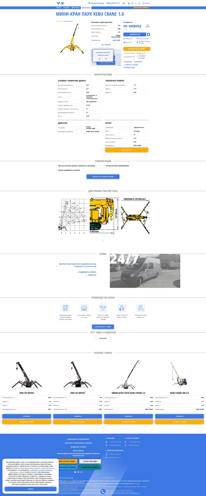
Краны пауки (103, 338)
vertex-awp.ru (69, 481)
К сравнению (106, 44)
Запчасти (92, 275)
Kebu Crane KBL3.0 (128, 393)
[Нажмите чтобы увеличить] (73, 215)
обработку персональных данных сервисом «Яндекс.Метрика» (33, 468)
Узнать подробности (106, 63)
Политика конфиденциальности (64, 478)
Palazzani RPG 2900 (179, 393)
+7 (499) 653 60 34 (115, 442)
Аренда (83, 439)
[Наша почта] (132, 3)
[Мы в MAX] (129, 3)
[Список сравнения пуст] (136, 3)
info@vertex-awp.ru (115, 445)
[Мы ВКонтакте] (75, 472)
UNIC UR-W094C (26, 393)
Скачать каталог (126, 150)
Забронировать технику (103, 327)
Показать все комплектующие (103, 176)
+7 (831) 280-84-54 (115, 454)
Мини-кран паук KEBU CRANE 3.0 (77, 393)
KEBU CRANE (116, 40)
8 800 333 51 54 (112, 3)
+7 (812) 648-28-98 (134, 442)
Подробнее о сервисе (87, 272)
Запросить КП (134, 34)
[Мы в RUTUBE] (81, 472)
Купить (73, 439)
